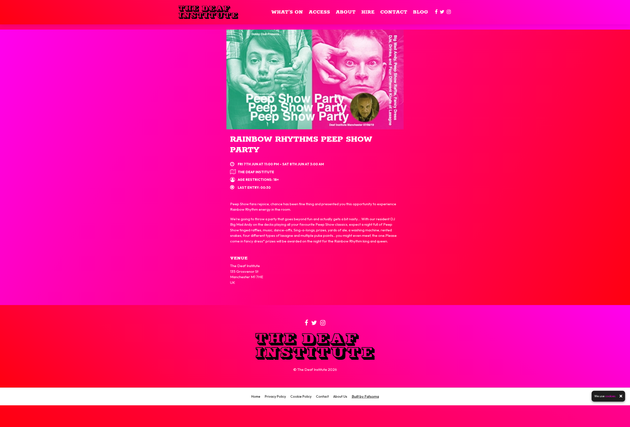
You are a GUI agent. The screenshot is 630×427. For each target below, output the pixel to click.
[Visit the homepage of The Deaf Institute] (208, 12)
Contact (393, 12)
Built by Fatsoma (365, 396)
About (346, 12)
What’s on (287, 12)
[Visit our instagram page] (449, 12)
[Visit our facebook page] (436, 12)
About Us (340, 396)
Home (255, 396)
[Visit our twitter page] (442, 12)
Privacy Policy (275, 396)
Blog (420, 12)
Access (319, 12)
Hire (368, 12)
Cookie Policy (301, 396)
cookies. (610, 396)
